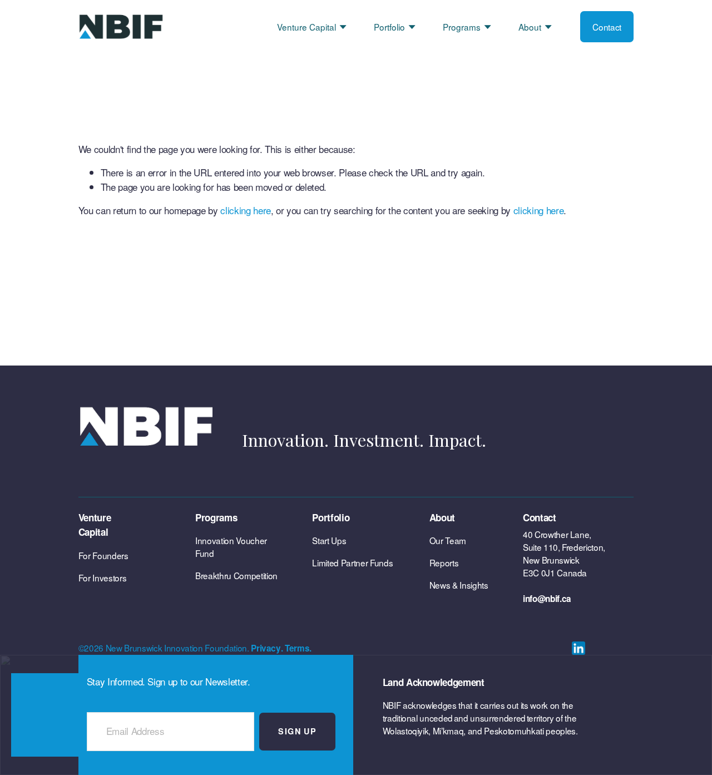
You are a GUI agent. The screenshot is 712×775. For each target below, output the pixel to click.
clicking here (245, 210)
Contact (606, 27)
